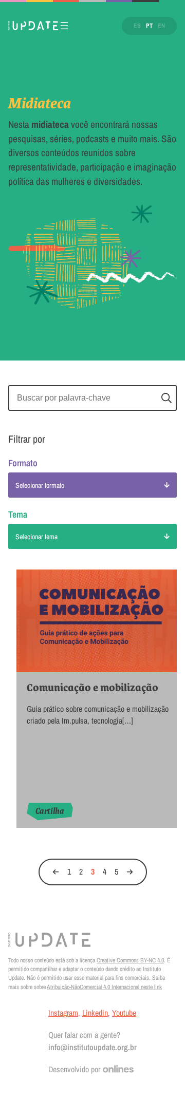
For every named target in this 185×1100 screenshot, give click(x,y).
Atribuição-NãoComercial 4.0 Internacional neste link (104, 987)
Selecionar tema (36, 536)
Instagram (63, 1012)
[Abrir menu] (64, 26)
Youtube (124, 1012)
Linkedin (95, 1012)
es (137, 26)
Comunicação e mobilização (92, 687)
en (161, 26)
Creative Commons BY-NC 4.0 (130, 960)
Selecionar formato (39, 485)
